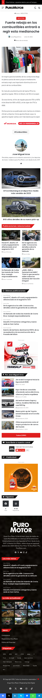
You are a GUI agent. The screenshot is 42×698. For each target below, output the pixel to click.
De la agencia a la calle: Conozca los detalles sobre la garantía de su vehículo (29, 247)
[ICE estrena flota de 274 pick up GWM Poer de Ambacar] (34, 613)
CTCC (22, 654)
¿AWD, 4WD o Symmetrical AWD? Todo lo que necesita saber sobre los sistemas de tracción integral (31, 275)
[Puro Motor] (15, 7)
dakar (28, 654)
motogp (27, 662)
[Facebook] (15, 552)
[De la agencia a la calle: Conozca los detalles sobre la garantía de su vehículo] (31, 235)
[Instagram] (23, 552)
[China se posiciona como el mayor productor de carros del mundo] (8, 425)
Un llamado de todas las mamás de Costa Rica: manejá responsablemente (10, 273)
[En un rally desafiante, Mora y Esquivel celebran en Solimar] (8, 621)
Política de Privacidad (8, 642)
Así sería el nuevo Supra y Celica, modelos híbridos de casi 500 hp (27, 402)
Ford (4, 658)
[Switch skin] (35, 8)
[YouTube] (21, 552)
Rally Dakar (26, 665)
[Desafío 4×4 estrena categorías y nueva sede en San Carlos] (8, 613)
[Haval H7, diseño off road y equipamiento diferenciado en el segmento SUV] (11, 235)
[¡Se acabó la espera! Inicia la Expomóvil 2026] (8, 383)
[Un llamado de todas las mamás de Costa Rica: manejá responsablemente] (11, 262)
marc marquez (7, 662)
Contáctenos (6, 635)
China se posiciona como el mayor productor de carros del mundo (27, 424)
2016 (10, 654)
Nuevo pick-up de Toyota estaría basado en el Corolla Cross (27, 413)
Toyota (35, 665)
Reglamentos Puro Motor (10, 639)
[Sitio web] (21, 163)
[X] (18, 552)
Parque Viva (6, 665)
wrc (4, 669)
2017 (16, 654)
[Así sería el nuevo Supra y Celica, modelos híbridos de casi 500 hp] (8, 403)
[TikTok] (26, 552)
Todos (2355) (21, 435)
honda (19, 658)
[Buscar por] (39, 8)
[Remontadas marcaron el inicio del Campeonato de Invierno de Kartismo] (34, 621)
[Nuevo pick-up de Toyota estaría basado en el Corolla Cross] (8, 414)
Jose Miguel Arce (16, 37)
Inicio (18, 13)
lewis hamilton (28, 658)
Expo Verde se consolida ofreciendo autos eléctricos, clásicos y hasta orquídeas (27, 392)
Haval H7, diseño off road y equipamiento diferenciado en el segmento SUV (10, 246)
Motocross (18, 662)
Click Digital (31, 683)
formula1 (11, 658)
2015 (4, 654)
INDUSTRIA (24, 13)
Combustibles (21, 132)
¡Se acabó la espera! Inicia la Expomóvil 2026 (27, 381)
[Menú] (3, 8)
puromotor (16, 665)
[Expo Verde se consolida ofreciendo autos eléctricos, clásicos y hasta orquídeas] (8, 393)
